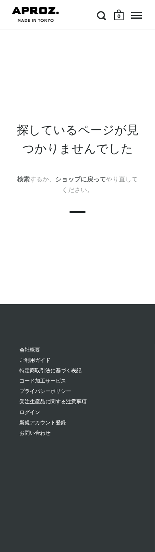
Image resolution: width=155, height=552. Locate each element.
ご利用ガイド (34, 360)
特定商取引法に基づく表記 (50, 370)
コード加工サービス (42, 381)
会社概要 (29, 350)
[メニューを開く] (136, 15)
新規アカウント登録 (42, 423)
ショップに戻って (80, 179)
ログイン (29, 412)
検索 (23, 179)
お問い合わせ (34, 433)
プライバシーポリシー (45, 391)
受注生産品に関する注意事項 (53, 401)
